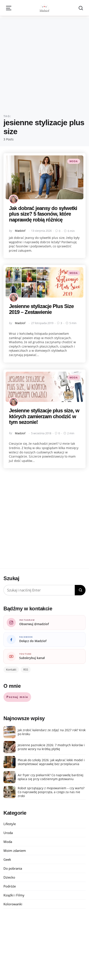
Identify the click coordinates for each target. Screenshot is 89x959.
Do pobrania (12, 868)
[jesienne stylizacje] (44, 387)
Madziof (20, 231)
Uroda (8, 833)
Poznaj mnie (17, 697)
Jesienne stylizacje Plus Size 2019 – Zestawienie (41, 309)
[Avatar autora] (13, 199)
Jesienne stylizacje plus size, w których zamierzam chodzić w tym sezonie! (44, 416)
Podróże (9, 886)
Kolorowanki (12, 904)
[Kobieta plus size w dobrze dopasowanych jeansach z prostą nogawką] (44, 177)
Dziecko (9, 877)
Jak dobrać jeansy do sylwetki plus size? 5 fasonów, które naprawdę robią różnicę (43, 214)
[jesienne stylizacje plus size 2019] (44, 282)
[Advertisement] (44, 63)
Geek (7, 859)
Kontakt (11, 669)
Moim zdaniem (14, 850)
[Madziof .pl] (44, 7)
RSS (25, 669)
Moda (74, 161)
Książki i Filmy (13, 895)
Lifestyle (9, 824)
